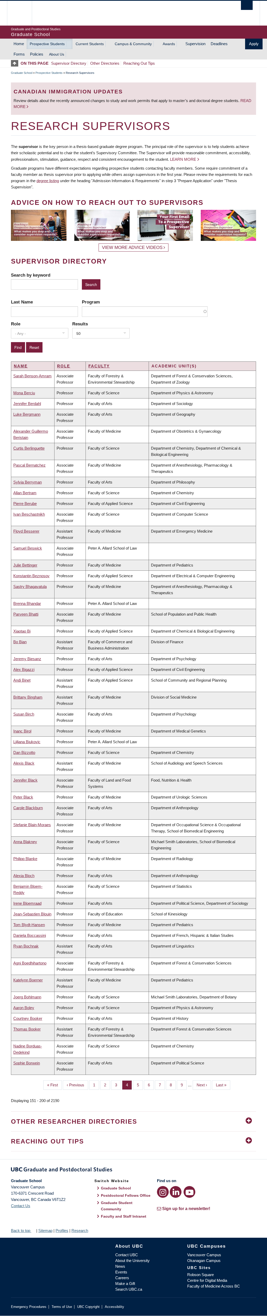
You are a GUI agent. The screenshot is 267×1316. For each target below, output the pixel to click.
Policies (36, 54)
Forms (19, 54)
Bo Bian (20, 642)
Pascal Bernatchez (29, 465)
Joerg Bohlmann (27, 997)
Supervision (195, 43)
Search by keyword (30, 275)
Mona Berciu (24, 393)
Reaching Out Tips (139, 63)
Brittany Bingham (28, 697)
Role (15, 323)
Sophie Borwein (26, 1063)
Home (19, 43)
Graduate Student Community (116, 1206)
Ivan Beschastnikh (29, 514)
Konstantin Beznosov (31, 576)
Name (21, 366)
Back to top (21, 1230)
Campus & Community (133, 44)
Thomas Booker (27, 1029)
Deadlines (219, 43)
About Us (56, 54)
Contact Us (20, 1206)
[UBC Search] (247, 5)
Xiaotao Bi (22, 631)
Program (91, 302)
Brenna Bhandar (27, 603)
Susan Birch (23, 714)
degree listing (48, 180)
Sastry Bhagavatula (30, 586)
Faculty (99, 366)
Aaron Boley (23, 1007)
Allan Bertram (25, 493)
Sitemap (45, 1230)
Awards (169, 44)
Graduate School (21, 72)
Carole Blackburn (28, 808)
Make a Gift (125, 1283)
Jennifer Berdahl (27, 403)
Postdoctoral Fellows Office (125, 1195)
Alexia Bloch (23, 875)
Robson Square (200, 1274)
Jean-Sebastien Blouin (32, 914)
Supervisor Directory (68, 63)
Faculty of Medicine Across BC (213, 1286)
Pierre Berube (25, 503)
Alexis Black (23, 763)
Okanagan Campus (204, 1260)
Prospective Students (47, 44)
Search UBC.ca (128, 1289)
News (120, 1266)
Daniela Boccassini (29, 935)
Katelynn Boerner (28, 980)
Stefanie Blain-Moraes (32, 825)
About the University (132, 1260)
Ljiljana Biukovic (26, 742)
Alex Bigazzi (23, 669)
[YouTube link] (189, 1192)
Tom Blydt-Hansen (29, 924)
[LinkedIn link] (175, 1192)
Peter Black (23, 797)
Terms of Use (62, 1307)
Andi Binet (22, 680)
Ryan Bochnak (26, 946)
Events (121, 1272)
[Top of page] (16, 63)
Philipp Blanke (25, 858)
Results (80, 323)
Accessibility (114, 1307)
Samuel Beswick (27, 548)
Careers (122, 1278)
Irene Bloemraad (27, 903)
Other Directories (104, 63)
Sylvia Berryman (27, 482)
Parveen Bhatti (25, 614)
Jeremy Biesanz (27, 659)
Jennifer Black (25, 780)
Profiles (62, 1230)
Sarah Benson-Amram (32, 376)
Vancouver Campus (204, 1255)
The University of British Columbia (23, 13)
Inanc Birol (22, 731)
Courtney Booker (27, 1018)
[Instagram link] (163, 1192)
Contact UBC (126, 1255)
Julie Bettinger (25, 565)
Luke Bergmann (26, 414)
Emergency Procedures (28, 1307)
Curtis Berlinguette (29, 448)
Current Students (90, 44)
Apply (254, 43)
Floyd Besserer (26, 531)
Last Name (22, 302)
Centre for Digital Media (207, 1280)
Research (79, 1230)
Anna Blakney (25, 841)
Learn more (183, 159)
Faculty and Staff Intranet (123, 1216)
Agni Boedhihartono (29, 963)
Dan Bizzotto (24, 752)
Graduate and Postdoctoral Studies (133, 1170)
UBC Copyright (88, 1307)
